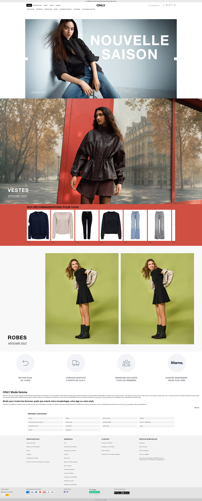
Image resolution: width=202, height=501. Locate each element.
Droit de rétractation (69, 473)
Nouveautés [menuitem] (30, 9)
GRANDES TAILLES (33, 426)
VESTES (142, 418)
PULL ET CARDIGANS (145, 422)
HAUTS (67, 418)
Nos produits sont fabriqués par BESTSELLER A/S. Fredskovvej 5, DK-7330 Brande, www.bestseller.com (152, 458)
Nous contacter (67, 465)
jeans (99, 397)
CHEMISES (68, 430)
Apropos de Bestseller (148, 439)
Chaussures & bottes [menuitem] (88, 9)
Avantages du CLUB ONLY (108, 446)
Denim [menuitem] (56, 9)
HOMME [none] (51, 5)
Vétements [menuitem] (39, 9)
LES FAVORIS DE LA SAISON (36, 422)
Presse (28, 450)
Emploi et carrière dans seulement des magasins (38, 462)
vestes (103, 397)
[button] (38, 225)
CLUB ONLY (105, 439)
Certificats (28, 454)
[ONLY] (101, 6)
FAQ (65, 443)
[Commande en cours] (175, 5)
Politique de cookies (69, 480)
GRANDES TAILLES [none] (37, 5)
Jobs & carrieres (143, 446)
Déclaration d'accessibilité (70, 484)
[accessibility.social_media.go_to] (64, 492)
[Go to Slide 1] (98, 96)
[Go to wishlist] (172, 5)
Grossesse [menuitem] (77, 9)
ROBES (30, 430)
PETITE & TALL (106, 418)
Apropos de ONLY (33, 439)
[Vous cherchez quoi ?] (163, 5)
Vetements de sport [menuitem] (66, 9)
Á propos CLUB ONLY (107, 443)
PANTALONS (69, 422)
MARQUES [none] (58, 5)
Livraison (66, 454)
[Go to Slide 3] (103, 96)
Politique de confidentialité (70, 477)
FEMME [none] (29, 5)
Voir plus (196, 407)
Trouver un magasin (144, 454)
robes (96, 397)
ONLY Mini (126, 404)
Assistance (68, 439)
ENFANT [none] (46, 5)
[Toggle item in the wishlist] (48, 211)
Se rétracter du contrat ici (70, 450)
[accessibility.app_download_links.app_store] (126, 494)
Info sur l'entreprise (144, 450)
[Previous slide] (26, 58)
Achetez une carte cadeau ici (33, 446)
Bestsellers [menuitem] (48, 9)
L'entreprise (142, 443)
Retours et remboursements (71, 462)
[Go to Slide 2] (101, 96)
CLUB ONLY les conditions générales (111, 454)
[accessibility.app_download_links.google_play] (118, 494)
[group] (38, 227)
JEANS (30, 418)
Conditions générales (69, 469)
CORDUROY (69, 426)
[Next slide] (175, 58)
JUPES (141, 426)
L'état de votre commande (70, 446)
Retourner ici (67, 458)
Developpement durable (32, 458)
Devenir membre (106, 450)
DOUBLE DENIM (107, 422)
